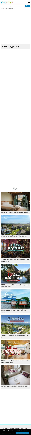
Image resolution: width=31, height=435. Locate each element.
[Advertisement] (15, 27)
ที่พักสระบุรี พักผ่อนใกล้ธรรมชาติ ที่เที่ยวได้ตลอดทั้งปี (14, 236)
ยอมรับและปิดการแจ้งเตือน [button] (22, 433)
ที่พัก (6, 8)
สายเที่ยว (3, 8)
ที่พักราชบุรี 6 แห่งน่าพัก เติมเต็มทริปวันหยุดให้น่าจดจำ (14, 213)
